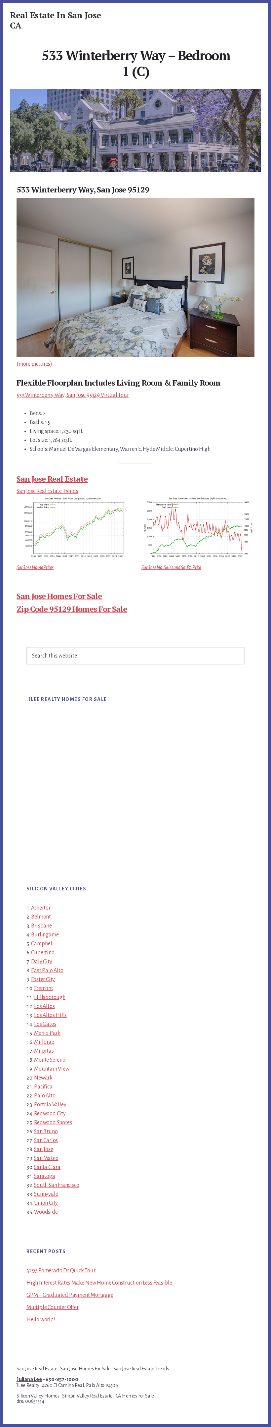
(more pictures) (34, 364)
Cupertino (42, 953)
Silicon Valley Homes (38, 1396)
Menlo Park (47, 1033)
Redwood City (50, 1114)
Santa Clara (47, 1167)
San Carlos (46, 1140)
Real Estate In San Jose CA (55, 20)
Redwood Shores (53, 1123)
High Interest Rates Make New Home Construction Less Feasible (99, 1283)
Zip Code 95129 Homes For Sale (72, 609)
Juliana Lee (29, 1379)
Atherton (41, 908)
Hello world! (41, 1320)
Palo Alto (44, 1096)
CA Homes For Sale (135, 1396)
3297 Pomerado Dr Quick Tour (61, 1271)
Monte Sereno (49, 1060)
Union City (46, 1203)
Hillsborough (49, 997)
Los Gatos (45, 1024)
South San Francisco (56, 1185)
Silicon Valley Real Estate (87, 1396)
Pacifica (43, 1087)
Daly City (41, 962)
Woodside (46, 1212)
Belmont (41, 917)
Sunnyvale (46, 1194)
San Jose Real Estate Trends (47, 491)
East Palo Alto (47, 971)
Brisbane (41, 926)
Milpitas (44, 1051)
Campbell (42, 944)
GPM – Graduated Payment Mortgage (69, 1295)
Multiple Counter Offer (52, 1307)
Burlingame (44, 935)
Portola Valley (50, 1105)
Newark (43, 1078)
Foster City (43, 979)
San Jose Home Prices (35, 567)
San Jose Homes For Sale (59, 596)
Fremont (43, 988)
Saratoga (44, 1176)
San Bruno (46, 1132)
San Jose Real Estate (52, 478)
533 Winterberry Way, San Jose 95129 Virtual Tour (73, 395)
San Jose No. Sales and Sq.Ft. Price (171, 567)
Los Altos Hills (50, 1015)
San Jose (43, 1149)
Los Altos (44, 1006)
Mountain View (51, 1069)
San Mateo (46, 1158)
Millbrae (44, 1042)
